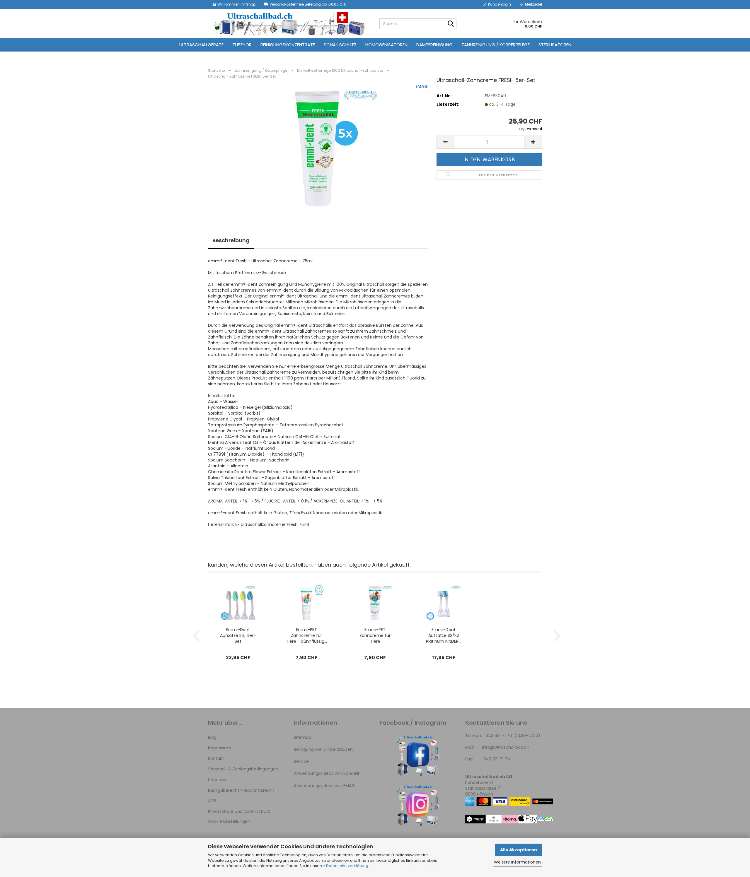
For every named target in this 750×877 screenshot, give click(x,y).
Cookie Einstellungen (229, 821)
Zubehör (242, 45)
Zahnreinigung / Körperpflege (495, 45)
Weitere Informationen (517, 862)
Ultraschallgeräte (201, 45)
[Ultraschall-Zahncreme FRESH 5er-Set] (318, 149)
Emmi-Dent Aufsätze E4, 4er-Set (238, 635)
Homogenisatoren (386, 45)
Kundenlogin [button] (498, 4)
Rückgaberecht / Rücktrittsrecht (241, 790)
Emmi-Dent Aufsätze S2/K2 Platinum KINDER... (443, 635)
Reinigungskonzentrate (287, 45)
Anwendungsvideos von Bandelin (327, 773)
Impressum (219, 748)
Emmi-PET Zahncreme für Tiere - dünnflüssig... (306, 635)
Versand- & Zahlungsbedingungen (243, 769)
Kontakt (216, 758)
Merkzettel (532, 4)
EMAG (421, 86)
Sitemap (302, 737)
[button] (445, 142)
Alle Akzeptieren (518, 850)
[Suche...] (450, 24)
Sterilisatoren (554, 45)
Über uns (217, 780)
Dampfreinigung (434, 45)
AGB (212, 801)
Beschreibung (231, 240)
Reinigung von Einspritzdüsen (323, 749)
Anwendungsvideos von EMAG (324, 786)
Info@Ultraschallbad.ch (505, 747)
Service (301, 761)
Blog (212, 737)
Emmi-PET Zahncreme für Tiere (375, 635)
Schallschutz (340, 45)
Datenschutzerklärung (347, 866)
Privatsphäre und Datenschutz (239, 811)
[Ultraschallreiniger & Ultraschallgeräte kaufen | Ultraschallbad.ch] (289, 23)
